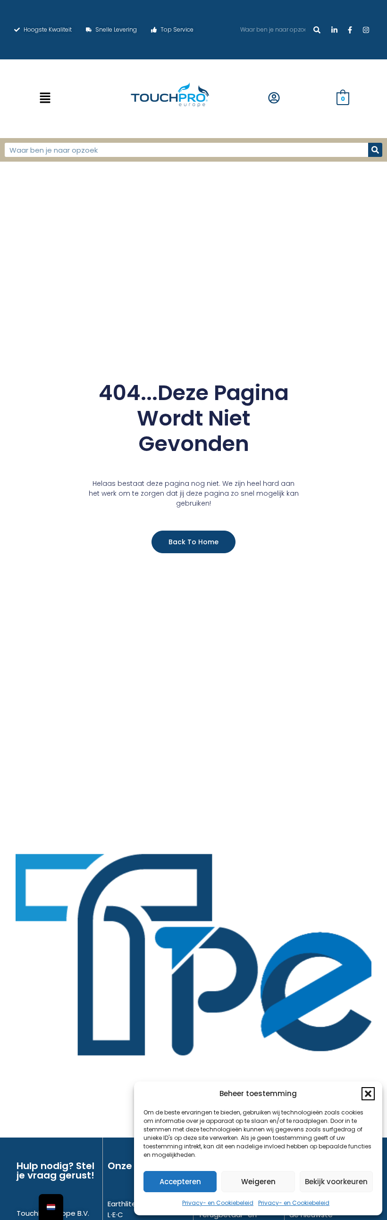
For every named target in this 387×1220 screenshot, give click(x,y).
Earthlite (122, 1204)
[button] (368, 1093)
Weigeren (258, 1182)
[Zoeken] (316, 29)
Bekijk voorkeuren (336, 1182)
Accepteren (180, 1182)
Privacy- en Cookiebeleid (217, 1203)
